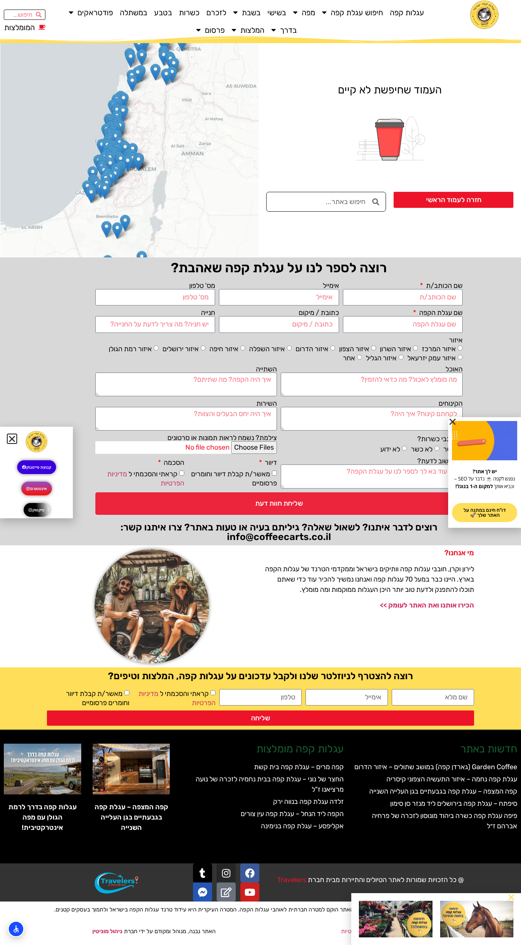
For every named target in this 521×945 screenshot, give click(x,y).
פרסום (215, 30)
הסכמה (173, 462)
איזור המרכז (439, 348)
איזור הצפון (354, 348)
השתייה (266, 369)
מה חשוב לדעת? (440, 461)
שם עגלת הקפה (440, 312)
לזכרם (216, 12)
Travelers (291, 880)
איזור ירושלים (180, 348)
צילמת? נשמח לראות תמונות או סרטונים (222, 437)
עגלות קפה (407, 12)
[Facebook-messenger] (202, 892)
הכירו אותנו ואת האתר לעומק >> (427, 605)
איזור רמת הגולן (130, 348)
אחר (349, 358)
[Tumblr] (202, 872)
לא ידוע (390, 449)
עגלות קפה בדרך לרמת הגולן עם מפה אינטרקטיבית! (42, 817)
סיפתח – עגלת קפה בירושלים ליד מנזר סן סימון (453, 803)
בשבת (251, 12)
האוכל (454, 369)
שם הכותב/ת (444, 285)
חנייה (208, 312)
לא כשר (422, 449)
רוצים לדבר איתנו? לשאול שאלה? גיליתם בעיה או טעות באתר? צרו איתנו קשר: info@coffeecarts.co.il (279, 532)
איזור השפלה (267, 348)
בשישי (276, 12)
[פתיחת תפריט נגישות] (16, 929)
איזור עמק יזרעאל (431, 358)
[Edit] (226, 892)
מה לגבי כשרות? (440, 439)
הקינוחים (451, 403)
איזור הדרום (312, 348)
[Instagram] (226, 872)
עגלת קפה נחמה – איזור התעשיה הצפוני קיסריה (451, 779)
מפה (308, 12)
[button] (511, 897)
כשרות (189, 12)
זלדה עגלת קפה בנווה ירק (308, 801)
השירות (266, 403)
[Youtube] (249, 892)
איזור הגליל (381, 358)
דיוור (270, 462)
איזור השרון (395, 348)
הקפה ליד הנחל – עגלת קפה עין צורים (292, 814)
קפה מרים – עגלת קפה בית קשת (299, 767)
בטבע (163, 12)
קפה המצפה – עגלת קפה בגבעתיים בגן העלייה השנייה (443, 791)
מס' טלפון (202, 285)
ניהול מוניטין (107, 931)
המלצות (252, 30)
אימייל (331, 285)
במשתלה (133, 12)
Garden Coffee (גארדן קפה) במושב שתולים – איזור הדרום (435, 767)
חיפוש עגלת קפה (357, 12)
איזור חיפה (223, 348)
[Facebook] (249, 872)
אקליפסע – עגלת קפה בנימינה (302, 826)
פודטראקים (95, 12)
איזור (456, 340)
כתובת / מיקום (319, 312)
